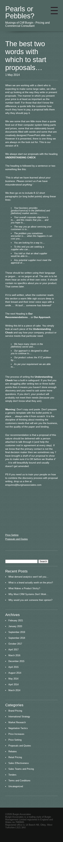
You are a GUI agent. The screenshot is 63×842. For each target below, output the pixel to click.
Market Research (17, 722)
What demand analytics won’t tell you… (28, 576)
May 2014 (13, 678)
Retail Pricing (15, 757)
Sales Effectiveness (18, 763)
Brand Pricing (15, 710)
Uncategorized (15, 786)
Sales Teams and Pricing (21, 769)
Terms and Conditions (19, 780)
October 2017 (15, 643)
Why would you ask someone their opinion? (30, 600)
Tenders (12, 774)
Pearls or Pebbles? (19, 12)
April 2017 (13, 649)
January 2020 (15, 626)
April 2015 (13, 667)
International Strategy (19, 716)
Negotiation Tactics (18, 728)
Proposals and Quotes (16, 539)
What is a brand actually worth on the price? (30, 582)
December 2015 (16, 661)
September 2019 (16, 632)
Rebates (12, 751)
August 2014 (14, 673)
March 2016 (14, 655)
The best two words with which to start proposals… (25, 55)
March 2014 (14, 690)
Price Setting (11, 535)
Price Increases (16, 734)
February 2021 (15, 620)
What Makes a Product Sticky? (24, 588)
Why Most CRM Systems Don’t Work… (28, 594)
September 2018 (16, 638)
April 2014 (13, 684)
